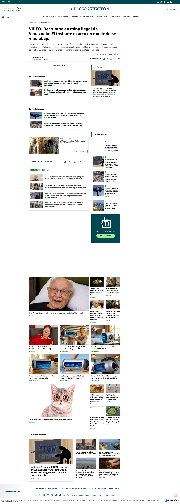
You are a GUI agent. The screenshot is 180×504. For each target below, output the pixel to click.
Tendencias (75, 17)
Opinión (126, 17)
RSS (100, 495)
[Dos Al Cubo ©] (172, 502)
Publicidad (106, 495)
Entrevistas (114, 17)
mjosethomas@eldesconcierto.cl (131, 500)
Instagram (44, 495)
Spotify (56, 495)
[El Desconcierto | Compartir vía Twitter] (107, 59)
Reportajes (101, 17)
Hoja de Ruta (88, 17)
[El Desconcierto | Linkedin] (171, 2)
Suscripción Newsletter (90, 495)
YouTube (48, 495)
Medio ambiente (48, 17)
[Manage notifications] (175, 495)
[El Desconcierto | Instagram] (164, 2)
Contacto (113, 495)
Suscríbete (105, 235)
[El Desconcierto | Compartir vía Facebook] (104, 59)
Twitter (40, 495)
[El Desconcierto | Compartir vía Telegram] (119, 59)
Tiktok (60, 495)
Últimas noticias (40, 488)
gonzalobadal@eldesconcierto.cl (9, 501)
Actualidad (62, 17)
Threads (64, 495)
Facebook (35, 495)
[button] (171, 9)
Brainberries (65, 138)
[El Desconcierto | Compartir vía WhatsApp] (111, 59)
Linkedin (52, 495)
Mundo (135, 17)
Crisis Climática (17, 2)
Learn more (80, 151)
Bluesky (68, 495)
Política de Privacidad (77, 495)
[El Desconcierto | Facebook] (158, 2)
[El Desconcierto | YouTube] (168, 2)
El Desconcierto (33, 22)
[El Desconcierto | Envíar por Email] (115, 59)
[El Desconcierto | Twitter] (161, 2)
